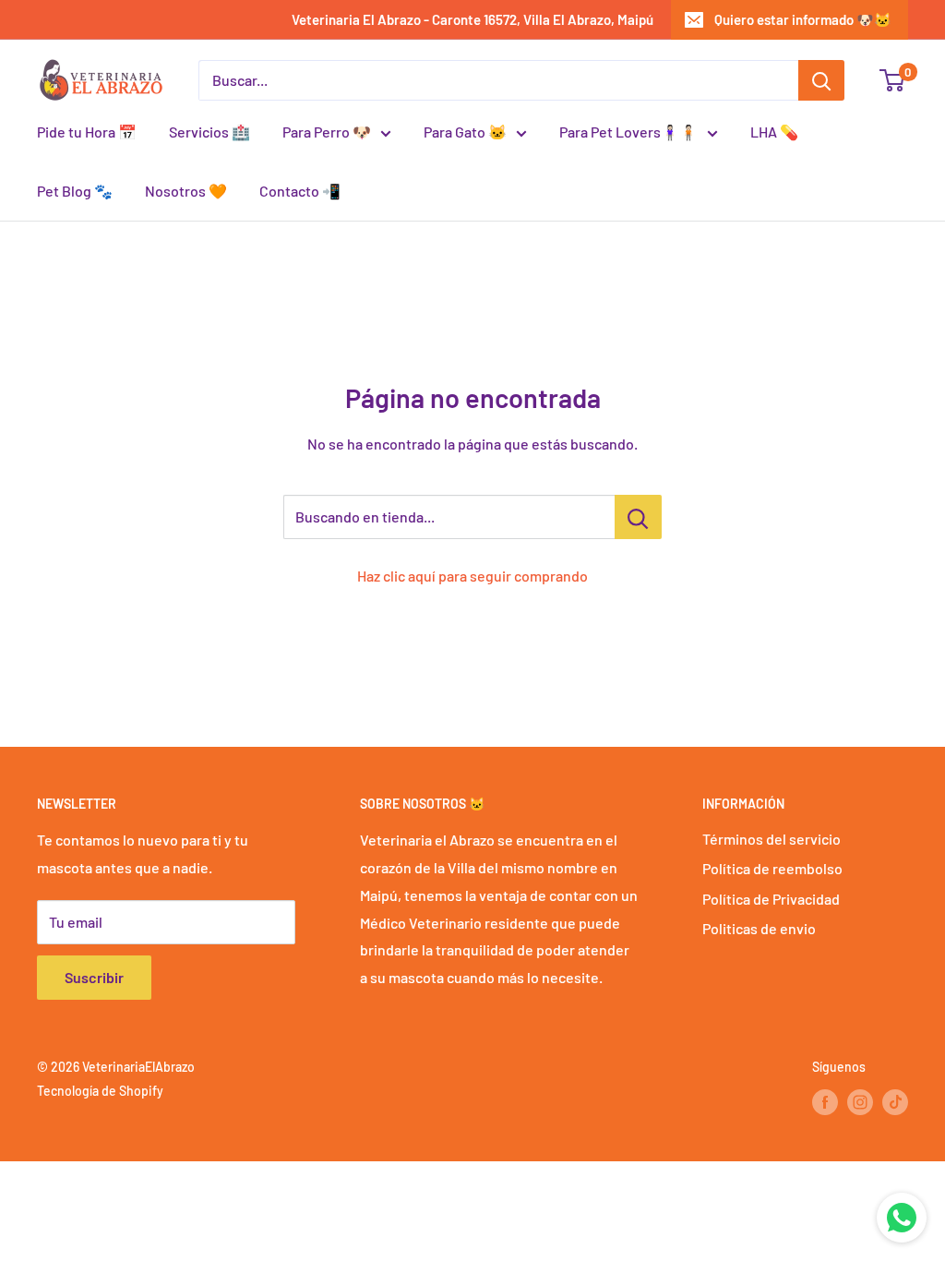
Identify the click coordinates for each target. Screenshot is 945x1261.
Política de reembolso (772, 868)
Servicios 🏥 (209, 131)
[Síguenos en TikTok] (895, 1102)
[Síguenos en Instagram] (860, 1102)
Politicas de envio (759, 928)
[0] (892, 80)
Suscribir (94, 977)
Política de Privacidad (771, 898)
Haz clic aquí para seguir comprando (472, 575)
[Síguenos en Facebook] (825, 1102)
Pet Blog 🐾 (75, 190)
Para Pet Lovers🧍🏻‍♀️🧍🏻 (628, 131)
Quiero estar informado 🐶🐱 (802, 19)
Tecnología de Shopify (100, 1091)
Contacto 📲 (300, 190)
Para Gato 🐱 (465, 131)
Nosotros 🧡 (186, 190)
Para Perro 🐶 (326, 131)
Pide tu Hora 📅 (87, 131)
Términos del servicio (771, 838)
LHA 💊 (774, 131)
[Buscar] (821, 80)
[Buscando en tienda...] (638, 517)
